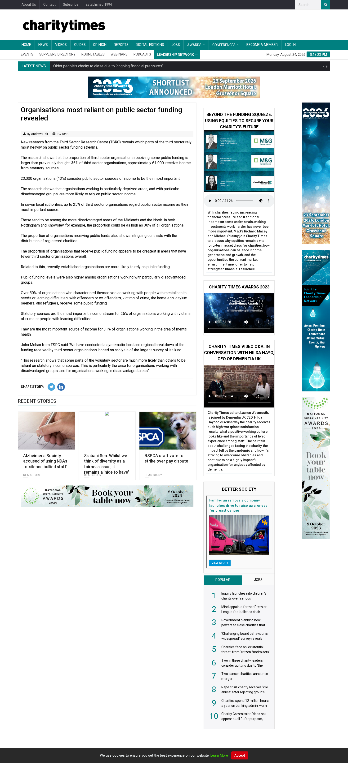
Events (27, 54)
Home (26, 45)
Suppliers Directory (57, 54)
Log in (290, 45)
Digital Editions (150, 45)
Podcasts (142, 54)
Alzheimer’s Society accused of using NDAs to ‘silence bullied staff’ (45, 461)
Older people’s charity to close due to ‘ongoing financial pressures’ (108, 66)
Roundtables (93, 54)
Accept (239, 755)
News (43, 45)
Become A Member (262, 45)
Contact (49, 5)
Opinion (100, 45)
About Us (29, 5)
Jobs (175, 45)
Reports (121, 45)
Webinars (119, 54)
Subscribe (70, 5)
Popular (222, 580)
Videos (61, 45)
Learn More (219, 756)
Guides (80, 45)
